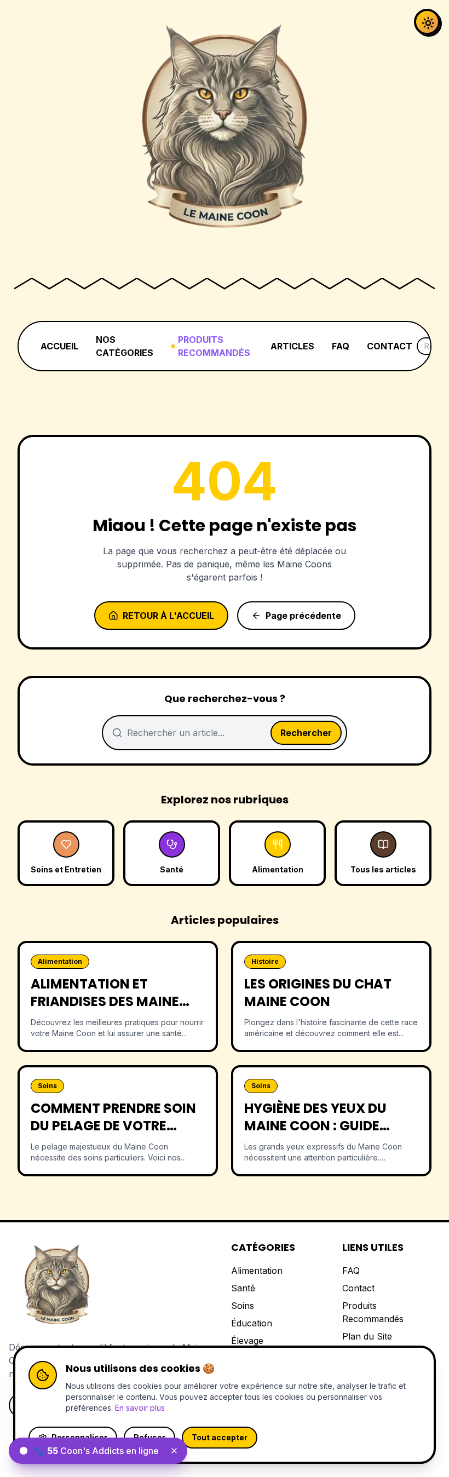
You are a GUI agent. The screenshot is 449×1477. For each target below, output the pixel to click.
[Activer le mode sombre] (427, 22)
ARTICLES (292, 346)
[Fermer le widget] (174, 1450)
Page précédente (303, 615)
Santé (243, 1288)
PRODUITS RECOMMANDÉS (214, 346)
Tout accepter (219, 1437)
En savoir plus (140, 1407)
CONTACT (389, 346)
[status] (98, 1451)
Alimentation (257, 1270)
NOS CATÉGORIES (124, 346)
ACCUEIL (59, 346)
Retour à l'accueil (168, 615)
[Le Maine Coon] (224, 135)
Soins (242, 1305)
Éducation (251, 1323)
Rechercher (306, 732)
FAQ (340, 346)
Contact (358, 1288)
